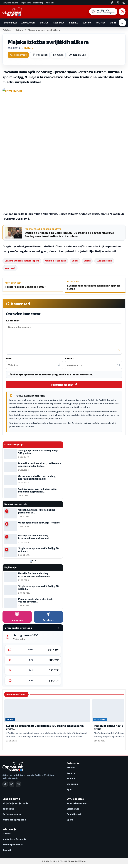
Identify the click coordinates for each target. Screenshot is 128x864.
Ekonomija (58, 23)
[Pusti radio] (122, 11)
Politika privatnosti (12, 844)
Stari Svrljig (73, 808)
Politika (100, 23)
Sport (113, 23)
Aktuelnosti (28, 23)
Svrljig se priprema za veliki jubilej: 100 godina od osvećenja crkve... (45, 727)
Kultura (86, 23)
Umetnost (10, 268)
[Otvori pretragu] (122, 22)
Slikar (75, 260)
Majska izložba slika (55, 260)
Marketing (38, 2)
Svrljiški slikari (104, 260)
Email (60, 54)
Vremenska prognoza (14, 819)
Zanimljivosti (74, 814)
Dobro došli (10, 23)
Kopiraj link (79, 54)
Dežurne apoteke (11, 814)
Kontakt (50, 2)
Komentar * (13, 320)
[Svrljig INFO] (12, 12)
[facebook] (5, 784)
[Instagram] (118, 2)
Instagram (17, 620)
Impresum (26, 2)
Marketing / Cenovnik (14, 839)
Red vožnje (8, 808)
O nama (6, 833)
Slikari (87, 260)
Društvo (44, 23)
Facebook (41, 54)
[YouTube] (124, 2)
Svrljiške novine (10, 2)
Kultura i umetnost (77, 803)
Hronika (73, 23)
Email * (69, 358)
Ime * (9, 358)
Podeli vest (20, 54)
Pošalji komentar (62, 384)
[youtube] (18, 784)
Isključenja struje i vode (15, 803)
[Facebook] (112, 2)
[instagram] (11, 784)
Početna (6, 30)
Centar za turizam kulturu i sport (22, 260)
